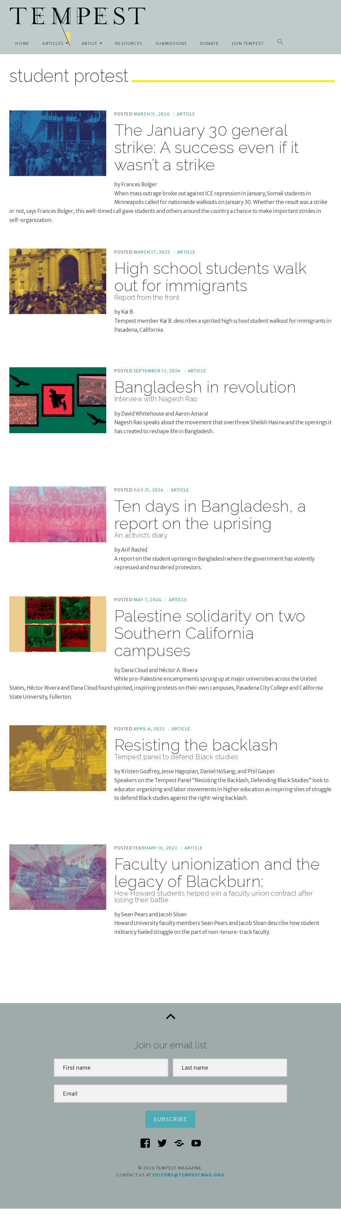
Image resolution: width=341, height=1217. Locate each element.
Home (22, 43)
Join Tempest (248, 43)
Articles (53, 43)
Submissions (171, 43)
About (90, 43)
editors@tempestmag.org (188, 1174)
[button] (280, 42)
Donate (209, 43)
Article (186, 113)
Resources (129, 43)
